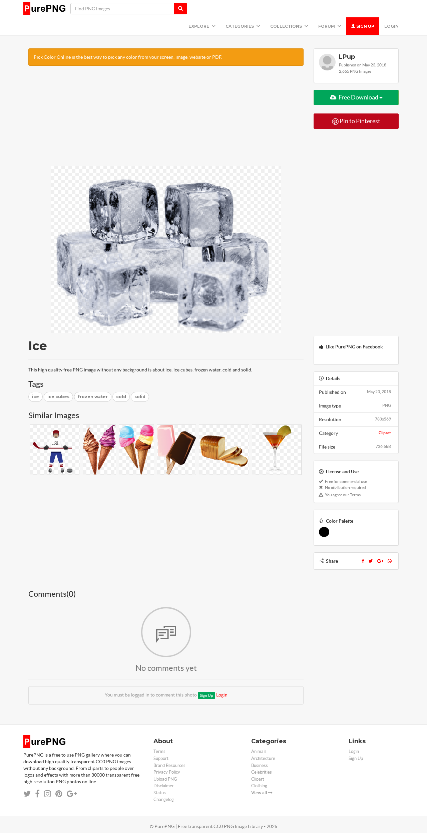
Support (160, 758)
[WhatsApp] (390, 561)
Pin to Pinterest (359, 120)
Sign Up (364, 26)
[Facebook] (363, 561)
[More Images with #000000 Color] (324, 532)
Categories (240, 26)
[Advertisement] (166, 119)
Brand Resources (169, 765)
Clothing (259, 785)
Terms (159, 751)
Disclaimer (163, 785)
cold (121, 396)
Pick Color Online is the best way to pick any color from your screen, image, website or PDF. (128, 57)
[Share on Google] (72, 793)
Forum (327, 26)
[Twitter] (371, 561)
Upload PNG (165, 779)
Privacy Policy (166, 772)
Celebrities (261, 772)
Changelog (163, 799)
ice (35, 396)
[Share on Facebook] (37, 793)
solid (139, 396)
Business (259, 765)
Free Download (358, 97)
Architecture (263, 758)
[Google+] (380, 561)
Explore (199, 26)
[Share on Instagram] (47, 793)
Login (391, 26)
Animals (259, 751)
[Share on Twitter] (27, 793)
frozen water (93, 396)
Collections (286, 26)
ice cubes (58, 396)
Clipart (385, 433)
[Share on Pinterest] (58, 793)
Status (159, 792)
